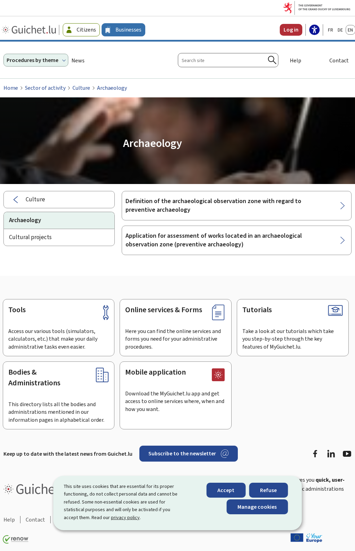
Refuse (268, 490)
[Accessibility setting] (314, 30)
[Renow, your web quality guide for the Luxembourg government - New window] (15, 539)
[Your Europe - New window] (306, 537)
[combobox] (228, 60)
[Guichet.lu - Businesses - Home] (29, 29)
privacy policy (125, 517)
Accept (225, 490)
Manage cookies (257, 506)
